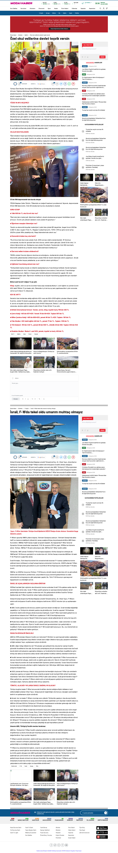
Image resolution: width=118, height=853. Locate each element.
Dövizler (58, 830)
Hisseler (70, 819)
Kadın (56, 8)
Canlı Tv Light (14, 832)
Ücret (29, 334)
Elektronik (14, 766)
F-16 (21, 766)
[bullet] (35, 399)
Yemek (36, 334)
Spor (49, 8)
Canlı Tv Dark (29, 827)
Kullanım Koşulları (70, 851)
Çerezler (59, 851)
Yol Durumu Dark (15, 830)
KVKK (63, 851)
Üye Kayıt (82, 830)
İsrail (26, 766)
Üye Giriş (82, 827)
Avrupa (48, 13)
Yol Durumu (90, 819)
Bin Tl (12, 334)
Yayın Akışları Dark (30, 830)
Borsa (12, 819)
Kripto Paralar (103, 819)
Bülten (54, 13)
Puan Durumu (59, 819)
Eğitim (64, 13)
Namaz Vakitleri (23, 819)
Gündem (32, 8)
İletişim (45, 851)
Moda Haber (13, 35)
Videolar (74, 8)
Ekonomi (41, 8)
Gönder (16, 399)
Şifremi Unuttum (84, 832)
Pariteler (79, 819)
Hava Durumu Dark (15, 827)
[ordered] (32, 399)
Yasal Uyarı (79, 851)
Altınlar (58, 827)
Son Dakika (13, 8)
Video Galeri (71, 830)
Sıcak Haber (72, 838)
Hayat (70, 13)
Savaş (31, 766)
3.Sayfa (41, 13)
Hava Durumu (47, 819)
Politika (77, 13)
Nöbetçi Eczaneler (30, 832)
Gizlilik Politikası (52, 851)
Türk (37, 766)
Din (59, 13)
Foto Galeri (64, 8)
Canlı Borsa (43, 827)
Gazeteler (92, 8)
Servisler (23, 8)
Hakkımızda (40, 851)
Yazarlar (83, 8)
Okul (24, 334)
